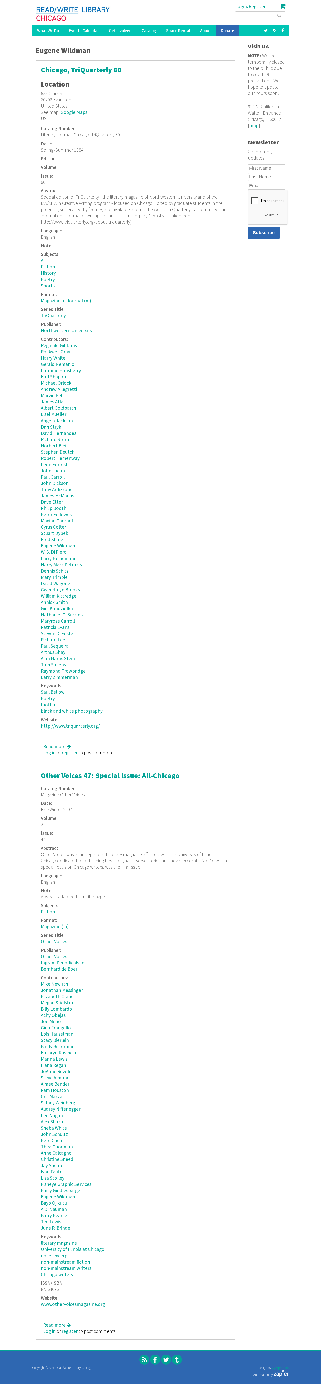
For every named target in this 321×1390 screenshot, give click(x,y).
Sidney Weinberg (58, 1103)
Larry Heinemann (59, 558)
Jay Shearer (53, 1166)
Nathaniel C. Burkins (62, 615)
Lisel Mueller (53, 414)
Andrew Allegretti (59, 389)
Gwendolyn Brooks (60, 590)
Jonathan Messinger (62, 990)
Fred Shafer (53, 540)
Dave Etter (52, 502)
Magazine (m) (55, 927)
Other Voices (54, 942)
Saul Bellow (53, 692)
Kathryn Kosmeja (58, 1053)
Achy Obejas (53, 1015)
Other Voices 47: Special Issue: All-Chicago (110, 776)
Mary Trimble (54, 577)
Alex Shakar (53, 1122)
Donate (227, 31)
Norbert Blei (53, 446)
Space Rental (178, 31)
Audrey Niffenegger (61, 1109)
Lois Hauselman (57, 1034)
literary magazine (59, 1243)
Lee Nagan (52, 1116)
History (48, 273)
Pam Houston (55, 1090)
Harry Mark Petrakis (61, 565)
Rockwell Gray (55, 352)
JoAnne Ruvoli (55, 1072)
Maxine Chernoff (58, 521)
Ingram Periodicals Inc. (64, 963)
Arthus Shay (53, 652)
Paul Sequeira (55, 646)
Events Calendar (84, 31)
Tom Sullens (53, 665)
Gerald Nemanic (57, 364)
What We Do (48, 31)
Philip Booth (53, 508)
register (70, 753)
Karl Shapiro (53, 377)
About (205, 31)
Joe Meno (51, 1022)
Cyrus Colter (53, 527)
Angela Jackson (57, 421)
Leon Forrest (54, 465)
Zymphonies (280, 1368)
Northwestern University (66, 331)
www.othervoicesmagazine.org (73, 1304)
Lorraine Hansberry (61, 371)
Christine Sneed (57, 1159)
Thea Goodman (57, 1147)
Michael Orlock (56, 383)
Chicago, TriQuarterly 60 (81, 70)
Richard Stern (55, 440)
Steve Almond (55, 1078)
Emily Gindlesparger (61, 1191)
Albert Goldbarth (58, 408)
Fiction (48, 267)
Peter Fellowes (56, 515)
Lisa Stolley (52, 1178)
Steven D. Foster (58, 634)
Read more (57, 747)
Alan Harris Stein (58, 659)
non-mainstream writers (66, 1268)
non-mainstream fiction (65, 1262)
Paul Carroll (53, 477)
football (49, 705)
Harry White (53, 358)
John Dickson (55, 483)
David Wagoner (56, 584)
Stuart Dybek (54, 533)
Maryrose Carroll (58, 621)
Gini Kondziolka (57, 609)
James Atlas (53, 402)
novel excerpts (56, 1256)
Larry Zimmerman (59, 677)
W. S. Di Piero (54, 552)
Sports (48, 286)
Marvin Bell (52, 396)
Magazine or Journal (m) (66, 301)
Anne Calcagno (56, 1153)
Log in (49, 753)
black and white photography (72, 711)
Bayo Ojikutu (54, 1203)
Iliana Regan (53, 1065)
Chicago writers (57, 1275)
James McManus (57, 496)
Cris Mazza (51, 1097)
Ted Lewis (51, 1222)
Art (44, 261)
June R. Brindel (56, 1228)
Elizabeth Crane (57, 997)
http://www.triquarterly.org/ (70, 726)
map (254, 126)
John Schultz (54, 1134)
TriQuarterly (53, 316)
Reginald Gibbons (59, 346)
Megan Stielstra (57, 1003)
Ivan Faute (51, 1172)
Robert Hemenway (60, 458)
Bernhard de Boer (59, 969)
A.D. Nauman (54, 1209)
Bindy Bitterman (58, 1047)
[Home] (73, 14)
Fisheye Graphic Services (66, 1184)
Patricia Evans (55, 627)
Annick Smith (54, 602)
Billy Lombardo (56, 1009)
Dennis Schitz (55, 571)
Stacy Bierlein (55, 1040)
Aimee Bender (55, 1084)
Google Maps (74, 112)
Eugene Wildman (58, 546)
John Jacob (53, 471)
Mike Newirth (54, 984)
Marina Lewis (54, 1059)
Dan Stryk (51, 427)
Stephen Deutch (58, 452)
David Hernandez (58, 433)
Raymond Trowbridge (63, 671)
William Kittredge (58, 596)
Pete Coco (51, 1141)
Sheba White (54, 1128)
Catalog (149, 31)
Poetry (48, 279)
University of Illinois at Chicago (72, 1249)
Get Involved (120, 31)
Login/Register (250, 7)
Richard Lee (53, 640)
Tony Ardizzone (57, 490)
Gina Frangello (56, 1028)
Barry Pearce (54, 1216)
